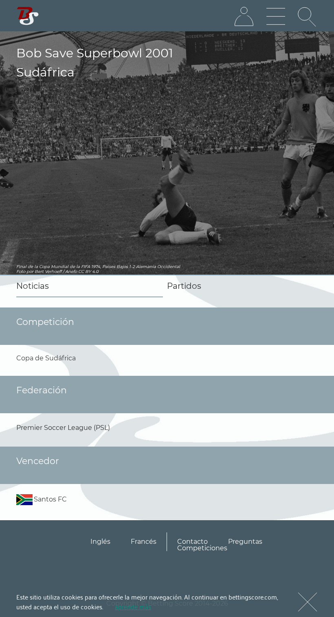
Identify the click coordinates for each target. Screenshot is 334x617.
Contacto (192, 541)
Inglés (100, 541)
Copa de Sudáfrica (46, 358)
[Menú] (276, 16)
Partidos (184, 286)
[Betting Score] (28, 16)
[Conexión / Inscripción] (244, 16)
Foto (20, 271)
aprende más (133, 606)
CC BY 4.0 (88, 271)
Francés (143, 541)
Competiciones (202, 548)
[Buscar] (307, 16)
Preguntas (245, 541)
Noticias (32, 286)
